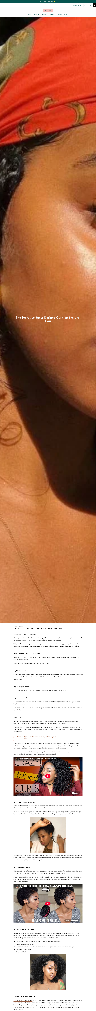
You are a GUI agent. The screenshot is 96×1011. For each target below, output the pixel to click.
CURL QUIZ (52, 14)
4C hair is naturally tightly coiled (23, 1000)
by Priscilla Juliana (17, 634)
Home (15, 626)
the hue (21, 626)
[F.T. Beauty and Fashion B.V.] (48, 10)
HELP (65, 14)
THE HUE (59, 14)
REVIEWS (44, 14)
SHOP (29, 14)
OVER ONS (37, 14)
